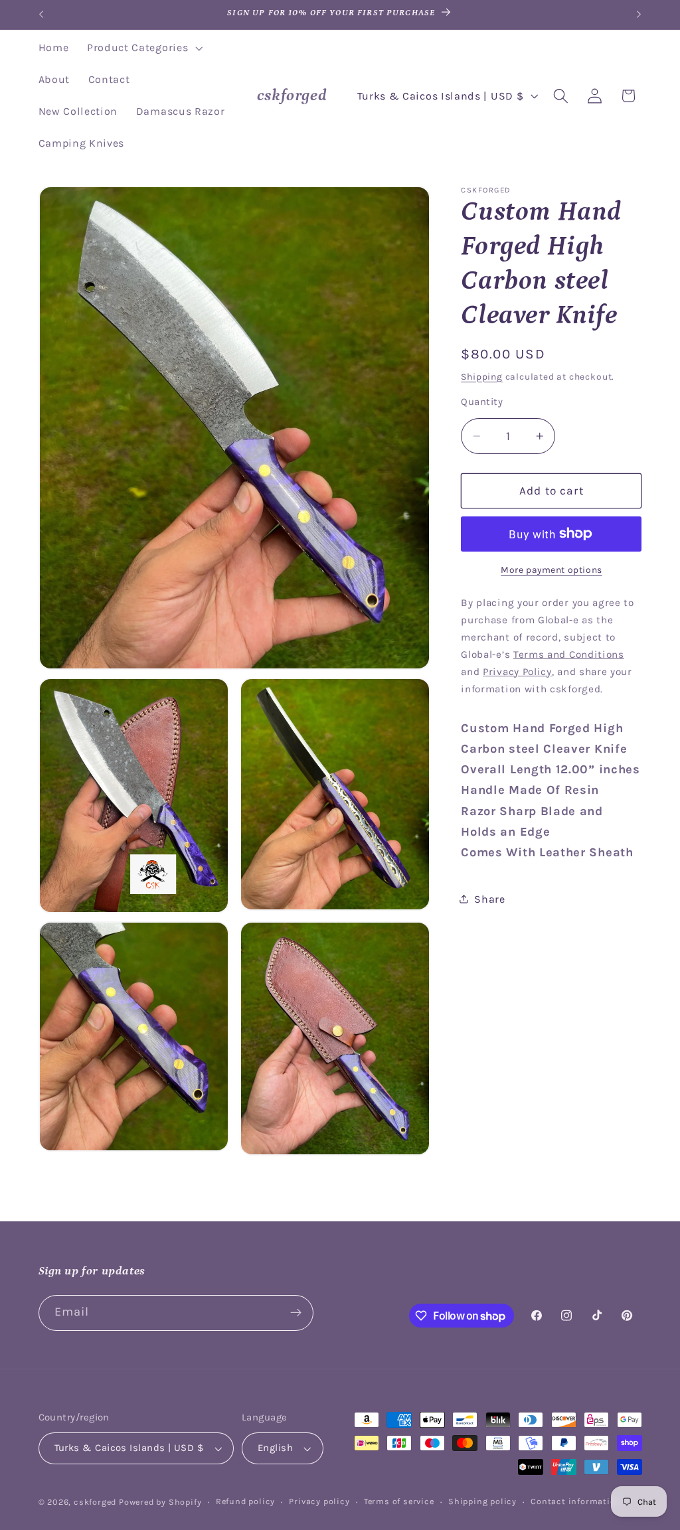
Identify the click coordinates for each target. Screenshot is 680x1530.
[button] (143, 48)
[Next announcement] (638, 14)
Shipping (481, 376)
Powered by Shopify (160, 1502)
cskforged (95, 1502)
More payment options (551, 569)
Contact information (576, 1501)
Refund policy (245, 1501)
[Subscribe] (296, 1313)
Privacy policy (319, 1501)
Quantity (482, 402)
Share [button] (489, 899)
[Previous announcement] (41, 14)
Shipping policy (482, 1501)
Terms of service (399, 1501)
